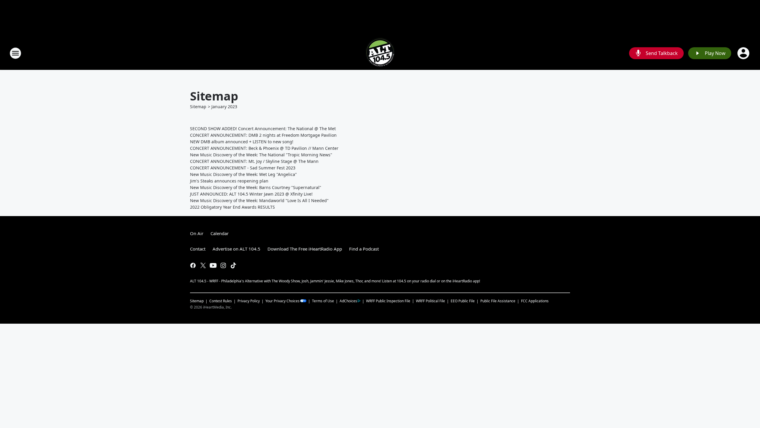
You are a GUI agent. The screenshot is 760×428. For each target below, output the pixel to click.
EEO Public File (463, 300)
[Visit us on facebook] (193, 265)
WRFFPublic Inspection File (388, 300)
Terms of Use (323, 300)
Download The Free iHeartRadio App (304, 249)
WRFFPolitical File (430, 300)
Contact (197, 249)
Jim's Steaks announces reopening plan (229, 181)
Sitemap (198, 106)
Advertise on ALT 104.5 (236, 249)
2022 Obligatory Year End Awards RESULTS (232, 207)
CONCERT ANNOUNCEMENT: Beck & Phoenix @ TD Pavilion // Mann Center (264, 148)
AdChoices (348, 300)
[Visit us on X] (203, 265)
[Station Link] (380, 53)
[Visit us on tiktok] (233, 265)
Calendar (219, 233)
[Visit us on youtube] (213, 265)
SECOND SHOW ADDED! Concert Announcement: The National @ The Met (263, 128)
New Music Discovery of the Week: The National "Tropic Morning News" (261, 155)
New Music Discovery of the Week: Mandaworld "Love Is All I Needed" (259, 200)
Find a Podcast (364, 249)
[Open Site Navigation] (15, 53)
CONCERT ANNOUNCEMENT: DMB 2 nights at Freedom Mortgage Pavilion (263, 135)
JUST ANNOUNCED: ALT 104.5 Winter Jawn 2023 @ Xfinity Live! (251, 194)
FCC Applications (535, 300)
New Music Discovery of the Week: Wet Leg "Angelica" (243, 174)
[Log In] (743, 53)
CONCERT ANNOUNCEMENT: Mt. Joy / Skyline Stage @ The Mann (254, 161)
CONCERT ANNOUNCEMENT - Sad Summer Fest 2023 (242, 168)
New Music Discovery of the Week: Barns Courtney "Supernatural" (255, 187)
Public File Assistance (497, 300)
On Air (196, 233)
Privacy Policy (249, 300)
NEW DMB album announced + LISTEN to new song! (241, 141)
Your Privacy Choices (282, 300)
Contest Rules (220, 300)
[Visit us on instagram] (223, 265)
